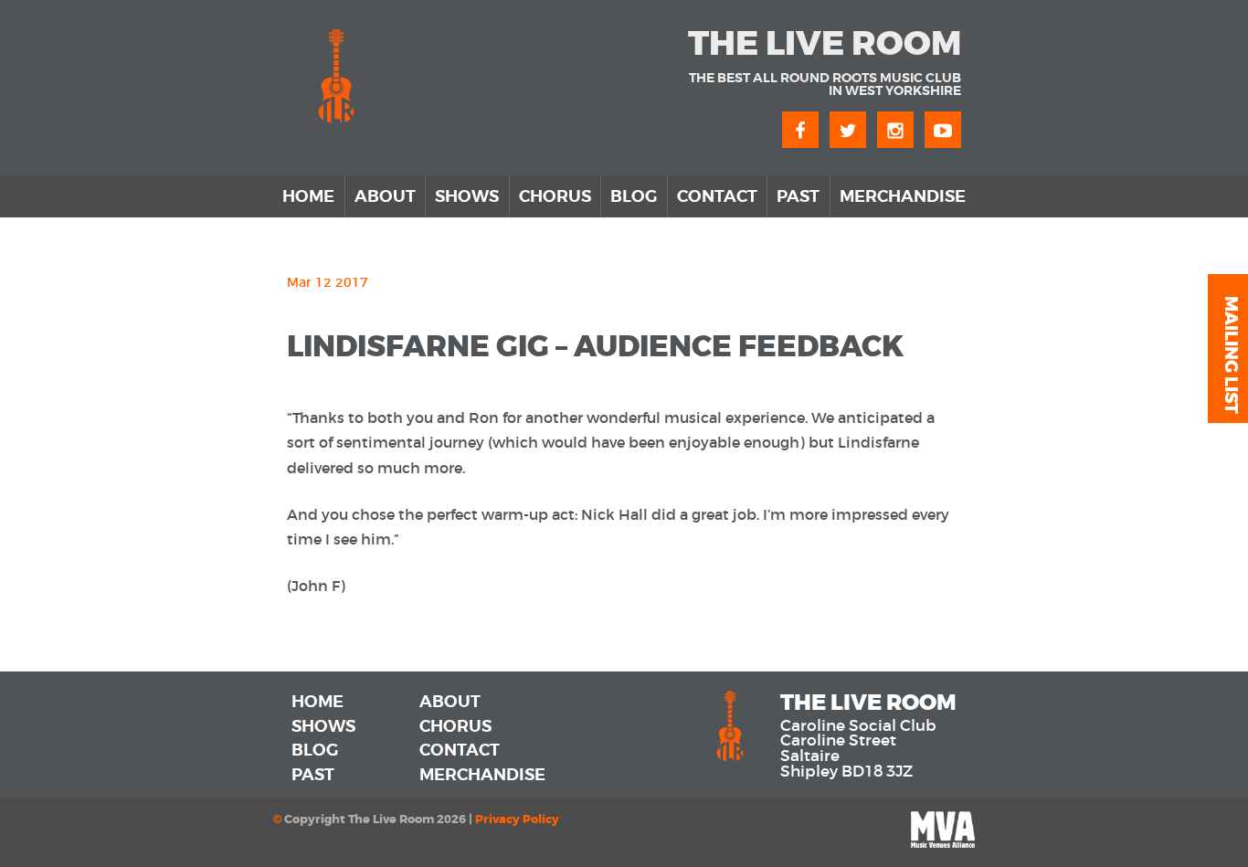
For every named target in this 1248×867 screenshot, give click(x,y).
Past (798, 196)
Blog (633, 196)
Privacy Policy (517, 819)
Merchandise (903, 196)
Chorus (555, 196)
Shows (467, 196)
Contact (717, 196)
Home (308, 196)
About (385, 196)
